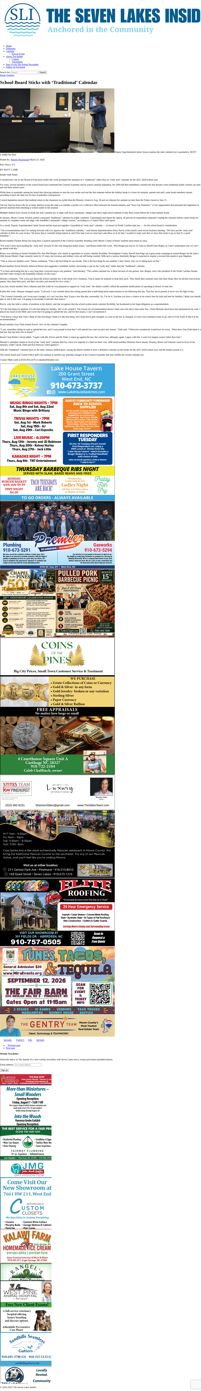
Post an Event (18, 54)
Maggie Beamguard (20, 159)
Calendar (10, 51)
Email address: (7, 1064)
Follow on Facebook (15, 67)
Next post (10, 1048)
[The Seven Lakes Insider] (100, 21)
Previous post (14, 1045)
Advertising (17, 62)
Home (9, 46)
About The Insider (14, 56)
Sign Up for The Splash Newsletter (22, 64)
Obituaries (10, 48)
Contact (15, 59)
